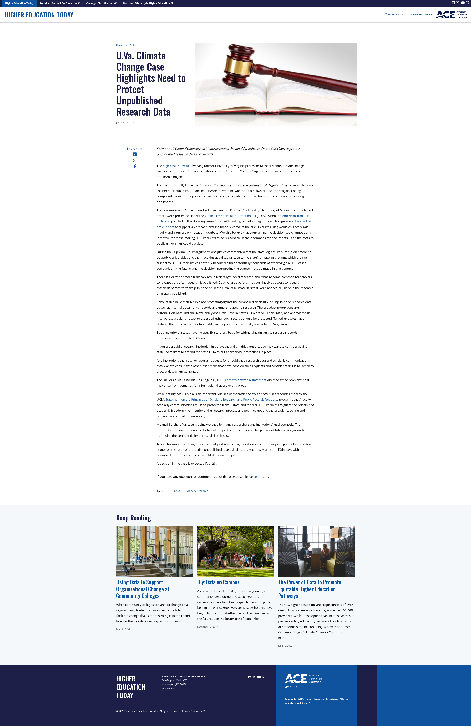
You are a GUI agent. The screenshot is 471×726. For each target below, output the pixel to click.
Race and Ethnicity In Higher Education (146, 3)
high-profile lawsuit (176, 166)
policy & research (197, 491)
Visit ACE (290, 686)
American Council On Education (59, 3)
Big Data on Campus (218, 582)
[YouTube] (259, 677)
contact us (261, 476)
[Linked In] (135, 154)
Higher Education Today (19, 3)
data (177, 491)
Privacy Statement (192, 711)
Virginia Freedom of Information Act (230, 216)
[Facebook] (135, 166)
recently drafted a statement (245, 380)
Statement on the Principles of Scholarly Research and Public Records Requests (221, 399)
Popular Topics (420, 14)
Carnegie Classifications (100, 3)
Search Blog (395, 14)
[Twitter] (134, 160)
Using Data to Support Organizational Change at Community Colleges (142, 589)
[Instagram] (263, 677)
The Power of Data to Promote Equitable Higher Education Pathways (309, 589)
